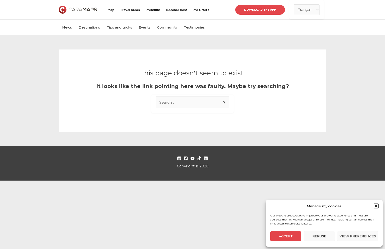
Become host (176, 10)
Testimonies (194, 27)
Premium (153, 10)
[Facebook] (186, 158)
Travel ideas (130, 10)
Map (111, 10)
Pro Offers (201, 10)
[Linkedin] (206, 158)
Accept (286, 236)
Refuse (319, 236)
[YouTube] (192, 158)
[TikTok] (199, 158)
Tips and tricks (119, 27)
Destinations (89, 27)
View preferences (358, 236)
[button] (376, 206)
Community (167, 27)
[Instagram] (179, 158)
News (67, 27)
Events (144, 27)
